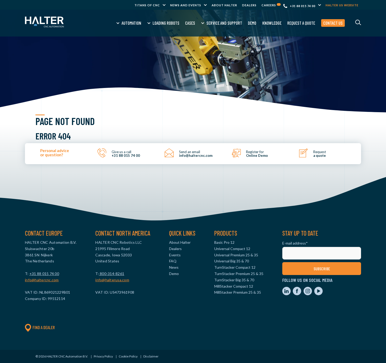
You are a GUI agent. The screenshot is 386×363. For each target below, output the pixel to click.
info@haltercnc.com (42, 280)
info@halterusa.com (112, 280)
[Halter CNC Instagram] (308, 294)
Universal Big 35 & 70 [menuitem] (231, 261)
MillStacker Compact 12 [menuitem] (233, 286)
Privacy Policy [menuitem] (103, 356)
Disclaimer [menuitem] (151, 356)
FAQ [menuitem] (172, 261)
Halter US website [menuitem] (342, 5)
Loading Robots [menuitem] (166, 22)
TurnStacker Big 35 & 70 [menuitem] (234, 280)
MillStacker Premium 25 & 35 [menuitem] (237, 292)
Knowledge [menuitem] (271, 22)
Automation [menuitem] (131, 22)
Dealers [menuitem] (249, 5)
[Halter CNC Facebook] (297, 294)
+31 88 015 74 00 (302, 6)
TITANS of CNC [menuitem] (147, 5)
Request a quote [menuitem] (301, 22)
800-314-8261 (111, 273)
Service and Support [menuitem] (224, 22)
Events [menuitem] (175, 255)
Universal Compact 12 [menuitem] (232, 248)
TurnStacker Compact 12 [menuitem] (234, 267)
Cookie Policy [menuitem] (128, 356)
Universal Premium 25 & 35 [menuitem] (236, 255)
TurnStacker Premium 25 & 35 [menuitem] (238, 273)
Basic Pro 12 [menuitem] (224, 242)
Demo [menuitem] (252, 22)
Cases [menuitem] (190, 22)
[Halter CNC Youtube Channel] (318, 294)
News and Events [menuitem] (185, 5)
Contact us (333, 22)
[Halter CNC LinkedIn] (286, 294)
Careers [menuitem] (269, 5)
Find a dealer (44, 327)
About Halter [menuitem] (224, 5)
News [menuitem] (174, 267)
